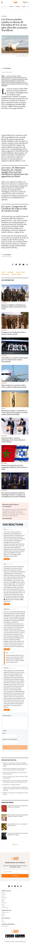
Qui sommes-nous (5, 912)
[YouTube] (15, 886)
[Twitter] (12, 886)
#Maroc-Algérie (16, 274)
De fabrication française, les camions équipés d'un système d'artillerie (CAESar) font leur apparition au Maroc (14, 172)
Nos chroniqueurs (5, 907)
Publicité (3, 913)
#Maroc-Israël (20, 272)
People (2, 904)
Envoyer (15, 875)
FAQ (2, 920)
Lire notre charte (7, 518)
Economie (18, 6)
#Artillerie (10, 272)
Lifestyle (3, 906)
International (4, 897)
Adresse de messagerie (10, 739)
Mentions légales (4, 926)
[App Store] (9, 935)
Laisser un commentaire (14, 747)
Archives (3, 915)
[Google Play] (20, 935)
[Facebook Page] (9, 886)
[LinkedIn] (18, 886)
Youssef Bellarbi (7, 68)
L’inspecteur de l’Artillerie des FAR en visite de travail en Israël (14, 208)
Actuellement (4, 6)
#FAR (3, 272)
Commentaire (7, 715)
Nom (4, 733)
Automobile (3, 902)
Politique (11, 6)
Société (23, 6)
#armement (5, 274)
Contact (3, 921)
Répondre (6, 559)
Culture (2, 899)
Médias (2, 901)
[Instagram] (21, 886)
